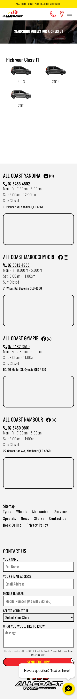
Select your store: (16, 610)
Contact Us (57, 518)
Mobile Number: (13, 593)
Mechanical (40, 511)
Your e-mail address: (17, 576)
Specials (9, 518)
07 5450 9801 (19, 428)
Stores (39, 518)
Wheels (21, 511)
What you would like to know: (24, 626)
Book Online (12, 525)
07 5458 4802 (19, 184)
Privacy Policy (37, 525)
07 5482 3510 (19, 346)
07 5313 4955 (19, 265)
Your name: (10, 559)
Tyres (7, 511)
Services (61, 511)
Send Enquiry (38, 662)
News (25, 518)
